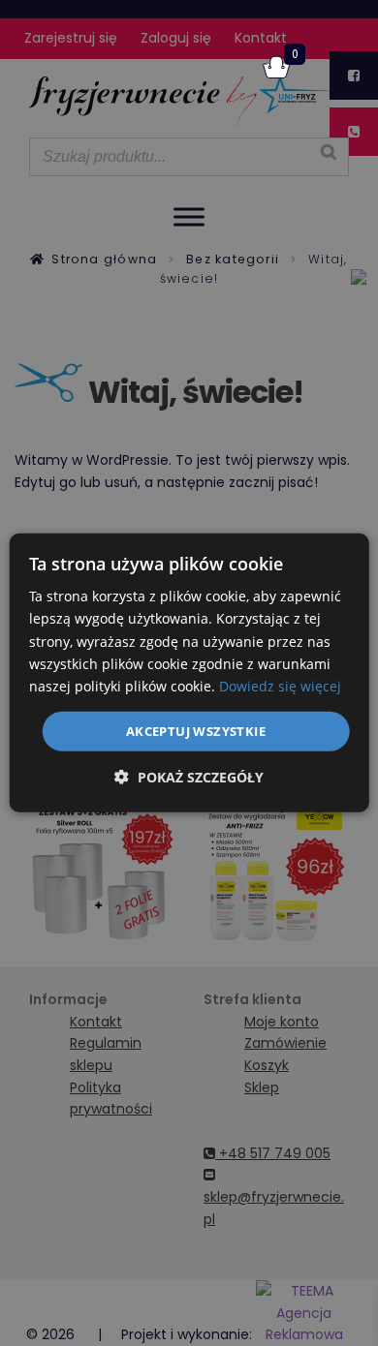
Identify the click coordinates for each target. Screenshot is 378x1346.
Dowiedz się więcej (280, 686)
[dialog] (189, 673)
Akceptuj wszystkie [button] (196, 731)
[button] (189, 777)
